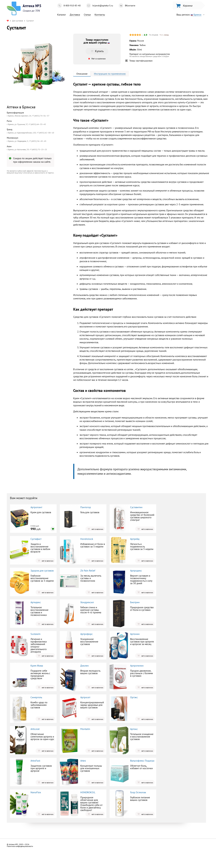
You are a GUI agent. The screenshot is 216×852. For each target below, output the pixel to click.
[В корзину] (52, 529)
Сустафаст (36, 538)
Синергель (36, 697)
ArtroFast (35, 760)
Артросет (85, 697)
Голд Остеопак (138, 792)
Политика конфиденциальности (20, 846)
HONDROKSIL (87, 792)
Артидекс (36, 602)
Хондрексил (87, 602)
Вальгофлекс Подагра (142, 760)
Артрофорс (86, 633)
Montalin (85, 729)
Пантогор (85, 507)
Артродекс (136, 570)
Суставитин (136, 507)
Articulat (35, 729)
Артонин (135, 633)
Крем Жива (37, 665)
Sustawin (35, 633)
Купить (33, 202)
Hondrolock (86, 538)
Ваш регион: (188, 14)
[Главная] (8, 20)
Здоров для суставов (42, 570)
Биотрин (135, 602)
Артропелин (137, 665)
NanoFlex (36, 792)
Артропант (36, 507)
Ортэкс (134, 697)
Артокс (134, 729)
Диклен (84, 665)
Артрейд (134, 538)
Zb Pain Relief (87, 570)
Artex (83, 760)
